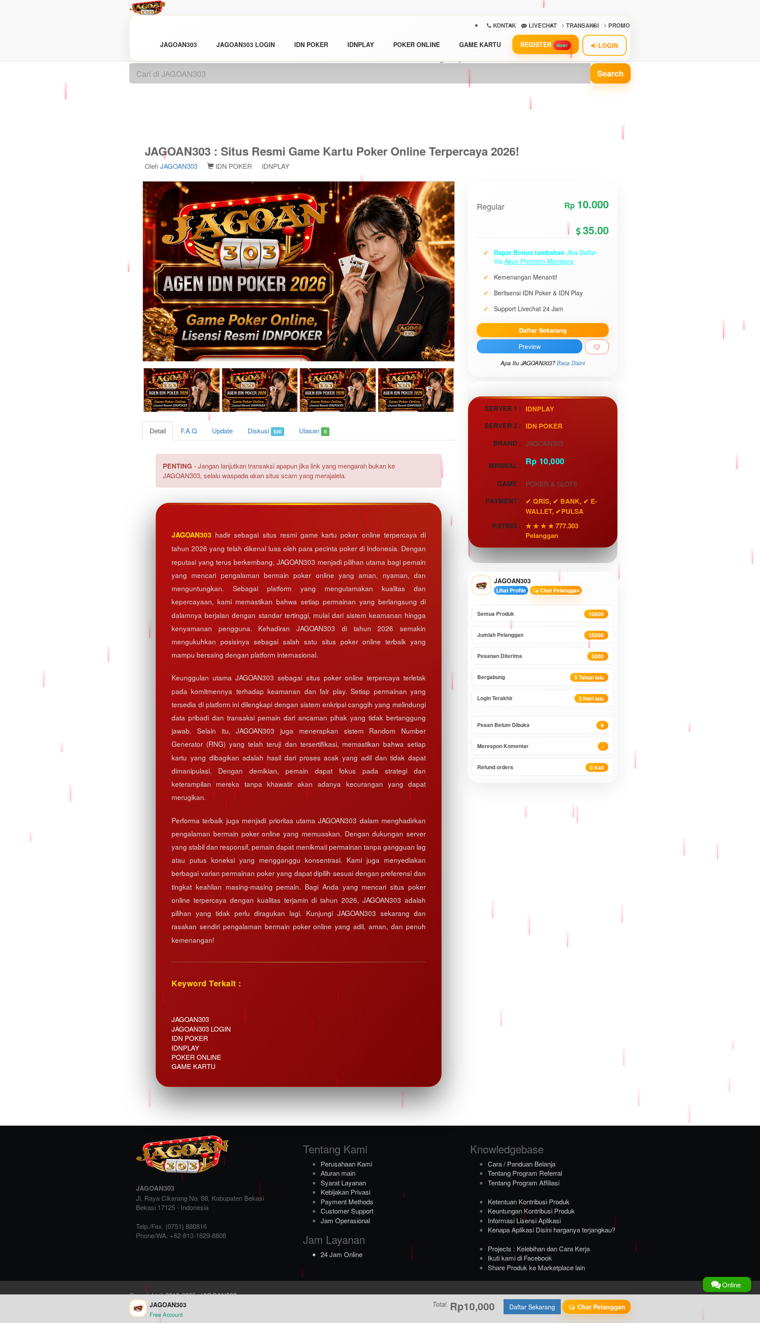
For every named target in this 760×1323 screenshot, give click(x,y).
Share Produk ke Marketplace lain (536, 1267)
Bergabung (540, 677)
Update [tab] (222, 430)
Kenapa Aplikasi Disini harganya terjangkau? (551, 1229)
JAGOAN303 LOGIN (245, 44)
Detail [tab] (158, 430)
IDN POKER (311, 44)
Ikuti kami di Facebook (520, 1257)
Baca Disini (571, 363)
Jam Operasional (345, 1220)
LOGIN (607, 45)
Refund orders (540, 767)
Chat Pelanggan (559, 590)
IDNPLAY (360, 44)
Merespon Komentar (540, 746)
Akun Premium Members (539, 261)
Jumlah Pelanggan (540, 635)
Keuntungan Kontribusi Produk (531, 1210)
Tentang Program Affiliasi (523, 1182)
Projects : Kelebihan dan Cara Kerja (539, 1248)
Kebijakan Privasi (345, 1191)
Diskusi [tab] (264, 430)
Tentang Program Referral (525, 1173)
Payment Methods (347, 1201)
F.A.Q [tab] (189, 430)
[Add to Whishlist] (597, 346)
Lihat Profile (511, 590)
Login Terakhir (540, 698)
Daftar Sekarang (543, 330)
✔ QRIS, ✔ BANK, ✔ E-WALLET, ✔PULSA (561, 506)
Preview (530, 346)
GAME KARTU (480, 44)
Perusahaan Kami (346, 1163)
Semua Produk (540, 614)
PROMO (618, 25)
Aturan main (338, 1173)
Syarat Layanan (343, 1182)
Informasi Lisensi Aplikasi (524, 1220)
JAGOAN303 (178, 44)
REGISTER (543, 44)
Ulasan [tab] (312, 430)
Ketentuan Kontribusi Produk (529, 1201)
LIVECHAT (542, 25)
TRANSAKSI (581, 25)
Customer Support (347, 1210)
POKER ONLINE (416, 44)
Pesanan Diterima (540, 656)
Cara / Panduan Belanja (521, 1163)
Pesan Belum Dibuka (540, 725)
